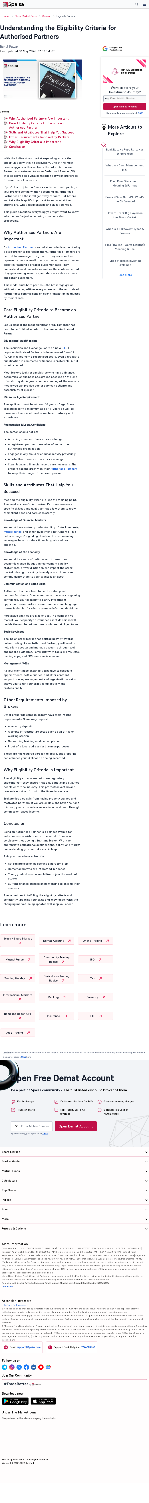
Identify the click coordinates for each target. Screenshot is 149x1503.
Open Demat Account (125, 106)
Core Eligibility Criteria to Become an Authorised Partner (36, 125)
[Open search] (136, 4)
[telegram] (4, 1367)
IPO (92, 959)
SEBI (65, 348)
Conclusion (17, 147)
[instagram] (12, 1367)
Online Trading (93, 940)
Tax (93, 978)
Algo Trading (15, 1032)
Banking (53, 997)
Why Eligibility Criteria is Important (35, 142)
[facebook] (26, 1367)
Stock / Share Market (17, 938)
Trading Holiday (15, 978)
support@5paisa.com (29, 1347)
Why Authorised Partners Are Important (39, 118)
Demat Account (54, 940)
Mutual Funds (15, 959)
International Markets (17, 995)
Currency (92, 997)
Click (23, 1056)
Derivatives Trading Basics (56, 978)
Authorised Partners (64, 468)
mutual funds (12, 531)
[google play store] (15, 1402)
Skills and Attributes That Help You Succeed (41, 132)
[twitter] (19, 1367)
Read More (125, 275)
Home (6, 16)
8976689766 (88, 1347)
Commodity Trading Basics (57, 959)
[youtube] (41, 1367)
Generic (46, 16)
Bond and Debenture (17, 1014)
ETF (93, 1016)
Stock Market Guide (26, 16)
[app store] (43, 1402)
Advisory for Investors (15, 1305)
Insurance (54, 1016)
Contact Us (7, 1286)
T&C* (140, 113)
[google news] (48, 1367)
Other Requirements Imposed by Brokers (39, 137)
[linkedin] (33, 1367)
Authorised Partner (20, 247)
